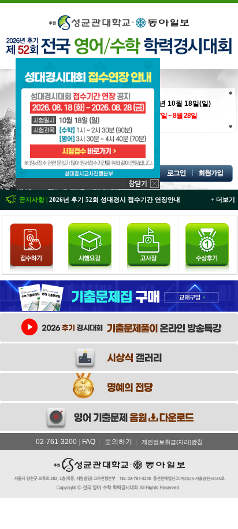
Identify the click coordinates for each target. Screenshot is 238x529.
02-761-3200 (56, 442)
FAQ (88, 442)
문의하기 (118, 442)
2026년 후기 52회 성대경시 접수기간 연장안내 (114, 199)
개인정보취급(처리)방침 (172, 442)
